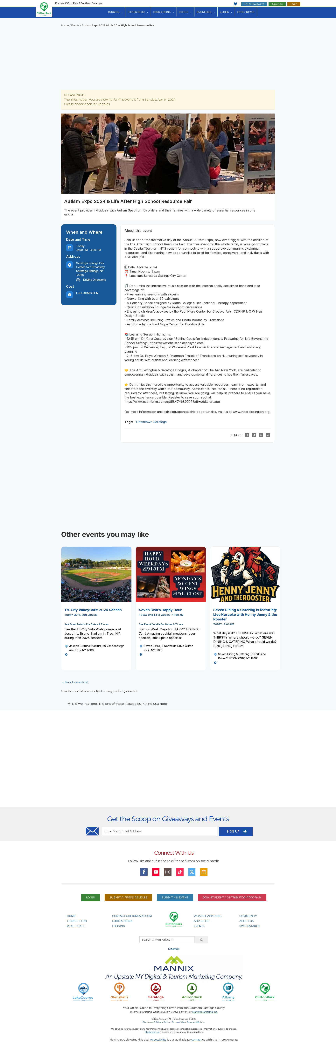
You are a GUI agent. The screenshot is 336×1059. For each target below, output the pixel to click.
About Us (246, 921)
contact (196, 1039)
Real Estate (76, 926)
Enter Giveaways (254, 4)
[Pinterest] (261, 435)
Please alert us (152, 1032)
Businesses (204, 11)
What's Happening (208, 915)
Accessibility (158, 1039)
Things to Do (136, 11)
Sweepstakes (249, 926)
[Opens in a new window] (83, 991)
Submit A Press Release (128, 897)
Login (293, 4)
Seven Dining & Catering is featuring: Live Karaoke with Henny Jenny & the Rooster (245, 614)
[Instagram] (168, 872)
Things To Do (77, 921)
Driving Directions (94, 279)
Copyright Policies (195, 1022)
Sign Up (233, 831)
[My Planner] (203, 872)
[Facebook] (247, 435)
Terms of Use (178, 1022)
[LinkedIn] (268, 435)
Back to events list (76, 682)
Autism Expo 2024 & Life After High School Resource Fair (118, 25)
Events (183, 11)
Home (65, 25)
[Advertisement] (168, 56)
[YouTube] (156, 872)
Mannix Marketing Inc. (205, 1012)
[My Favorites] (235, 4)
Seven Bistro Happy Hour (160, 610)
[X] (192, 872)
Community (248, 915)
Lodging (113, 11)
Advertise (277, 4)
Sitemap (173, 948)
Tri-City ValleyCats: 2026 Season (93, 610)
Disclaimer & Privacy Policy (156, 1022)
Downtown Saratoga (151, 422)
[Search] (201, 939)
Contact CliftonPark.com (132, 915)
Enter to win (246, 11)
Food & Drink (162, 11)
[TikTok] (254, 435)
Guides (224, 11)
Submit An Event (175, 897)
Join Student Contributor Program (232, 897)
